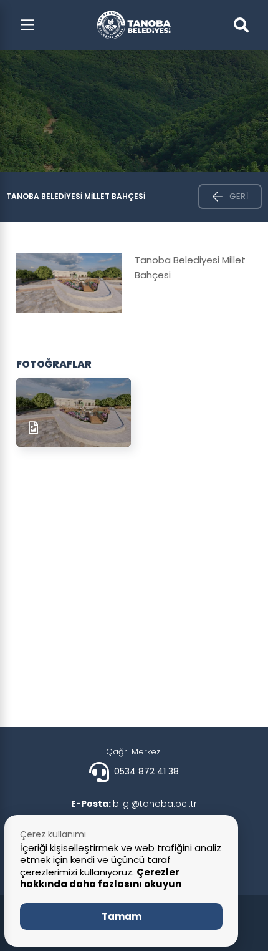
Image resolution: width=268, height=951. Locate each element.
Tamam (121, 916)
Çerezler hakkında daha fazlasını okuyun (100, 878)
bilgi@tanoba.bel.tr (134, 803)
